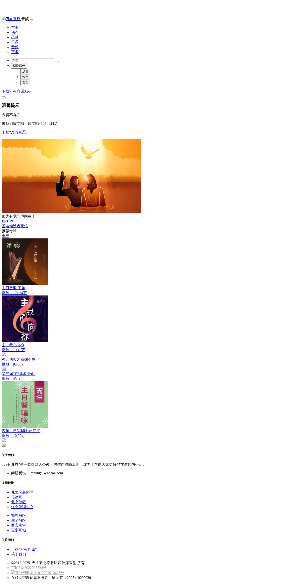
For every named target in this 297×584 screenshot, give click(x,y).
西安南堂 (18, 525)
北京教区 (18, 502)
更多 (15, 52)
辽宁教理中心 (22, 507)
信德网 (16, 497)
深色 (25, 77)
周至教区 (18, 520)
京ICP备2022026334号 (29, 568)
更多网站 (18, 530)
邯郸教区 (18, 515)
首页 (15, 27)
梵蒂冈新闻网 (22, 492)
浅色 (25, 71)
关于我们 (18, 554)
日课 (15, 42)
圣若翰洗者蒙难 (15, 226)
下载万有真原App (16, 91)
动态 (15, 32)
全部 (5, 236)
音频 (15, 47)
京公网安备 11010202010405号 (39, 573)
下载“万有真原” (14, 132)
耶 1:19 (7, 221)
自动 (25, 82)
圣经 (15, 37)
